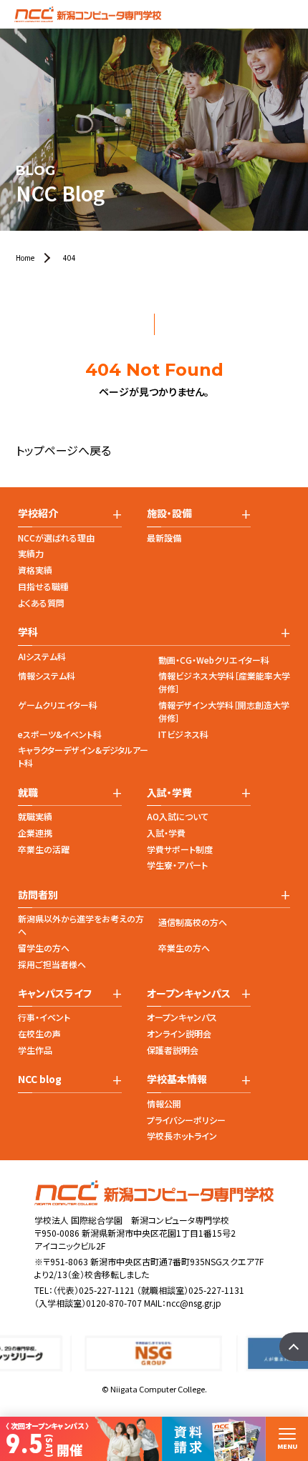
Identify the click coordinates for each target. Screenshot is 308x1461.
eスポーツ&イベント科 (60, 734)
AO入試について (177, 816)
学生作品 (35, 1050)
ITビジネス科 (183, 734)
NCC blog (40, 1079)
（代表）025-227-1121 (94, 1290)
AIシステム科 (42, 656)
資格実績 (35, 570)
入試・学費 (166, 833)
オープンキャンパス (182, 1017)
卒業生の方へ (184, 948)
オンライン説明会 (179, 1033)
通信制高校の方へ (192, 922)
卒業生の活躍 (43, 849)
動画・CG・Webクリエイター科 (213, 660)
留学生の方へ (43, 948)
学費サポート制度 (180, 849)
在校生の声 (39, 1033)
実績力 (31, 553)
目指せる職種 (43, 586)
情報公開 (164, 1103)
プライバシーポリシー (186, 1120)
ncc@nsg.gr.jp (193, 1303)
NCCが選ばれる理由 (56, 538)
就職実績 (35, 816)
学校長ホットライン (182, 1136)
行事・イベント (44, 1017)
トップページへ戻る (63, 450)
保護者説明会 (172, 1050)
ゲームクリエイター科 (57, 705)
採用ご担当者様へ (52, 964)
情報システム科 (46, 675)
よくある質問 (41, 603)
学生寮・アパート (177, 865)
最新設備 (164, 538)
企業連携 (35, 833)
